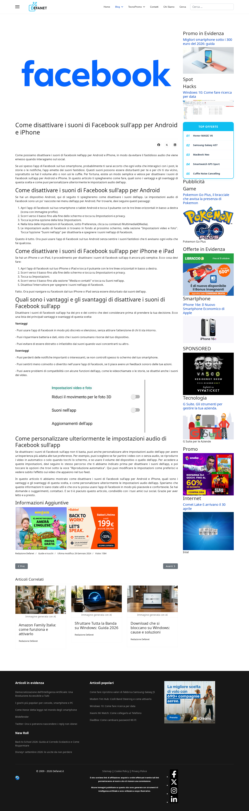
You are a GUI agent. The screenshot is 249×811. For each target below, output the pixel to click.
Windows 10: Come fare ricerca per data (207, 94)
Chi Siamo (168, 6)
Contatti (154, 6)
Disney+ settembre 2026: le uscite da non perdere (43, 752)
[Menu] (17, 7)
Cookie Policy (121, 771)
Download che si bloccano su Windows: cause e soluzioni (150, 628)
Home (107, 6)
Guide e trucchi (45, 553)
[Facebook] (159, 145)
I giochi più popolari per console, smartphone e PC (44, 702)
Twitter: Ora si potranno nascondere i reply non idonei (46, 723)
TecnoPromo (135, 6)
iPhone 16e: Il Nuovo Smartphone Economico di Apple (203, 308)
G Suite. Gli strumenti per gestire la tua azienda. (202, 406)
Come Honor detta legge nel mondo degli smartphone (46, 709)
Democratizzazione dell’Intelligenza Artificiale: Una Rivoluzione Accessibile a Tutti (44, 693)
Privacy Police (139, 771)
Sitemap (107, 771)
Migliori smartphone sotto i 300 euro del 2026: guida (207, 41)
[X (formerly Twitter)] (167, 145)
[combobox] (212, 7)
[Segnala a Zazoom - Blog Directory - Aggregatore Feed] (50, 778)
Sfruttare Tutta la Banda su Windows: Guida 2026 (96, 625)
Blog (117, 6)
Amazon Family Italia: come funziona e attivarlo (37, 629)
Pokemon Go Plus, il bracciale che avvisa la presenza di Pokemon (206, 198)
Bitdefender (22, 716)
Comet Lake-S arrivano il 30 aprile (204, 506)
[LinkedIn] (175, 145)
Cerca (183, 6)
